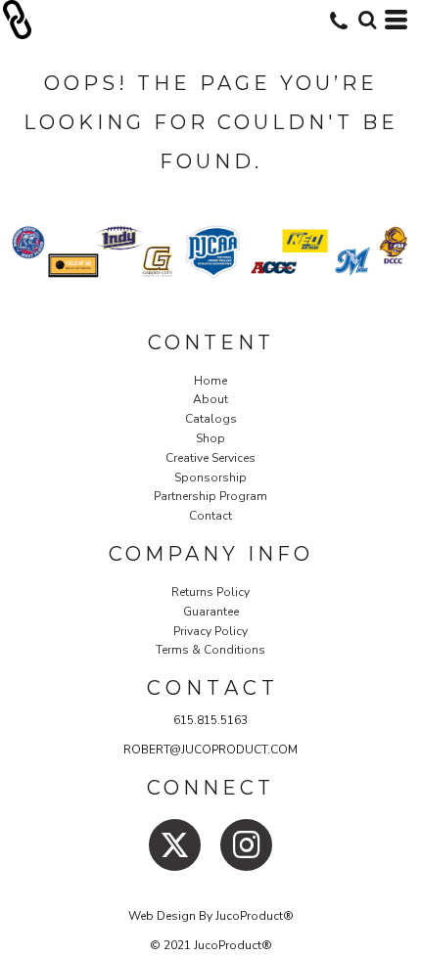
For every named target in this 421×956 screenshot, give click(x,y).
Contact (210, 516)
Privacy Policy (210, 631)
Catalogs (211, 419)
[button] (367, 19)
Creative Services (210, 458)
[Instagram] (246, 845)
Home (210, 380)
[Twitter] (175, 845)
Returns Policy (210, 592)
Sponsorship (210, 477)
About (210, 399)
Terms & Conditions (210, 650)
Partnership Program (210, 496)
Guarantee (211, 611)
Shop (210, 438)
